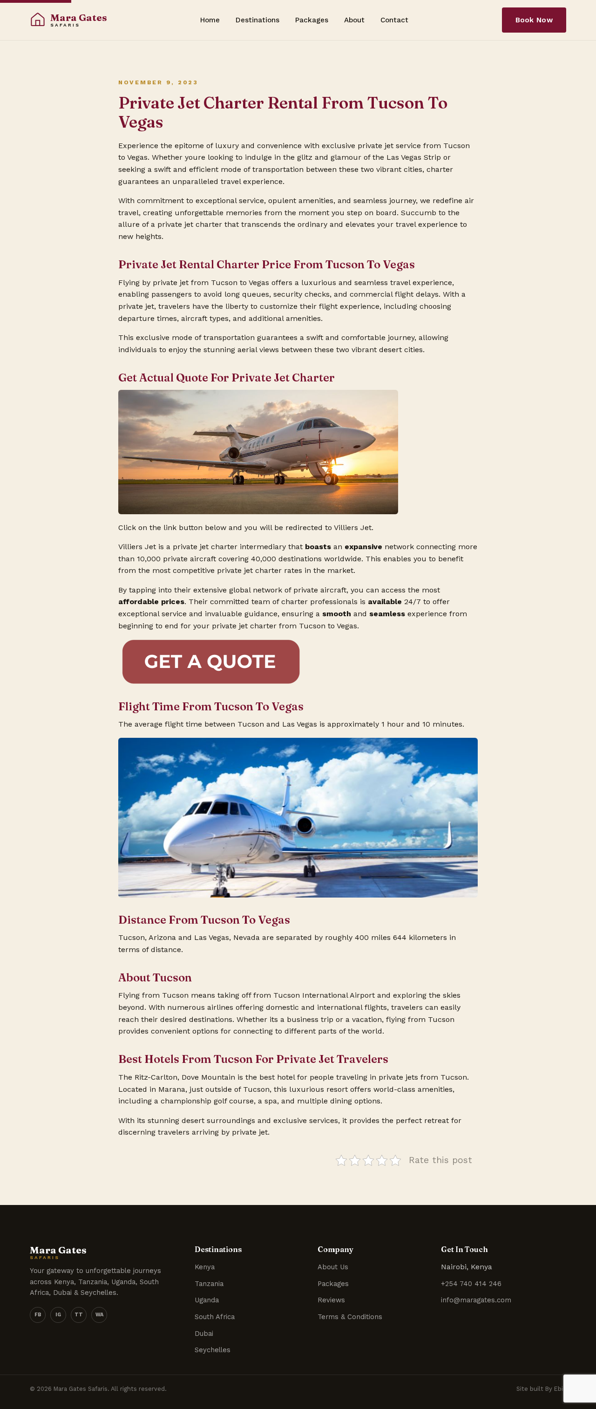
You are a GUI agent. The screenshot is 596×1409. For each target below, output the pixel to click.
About (354, 20)
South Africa (215, 1317)
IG (58, 1315)
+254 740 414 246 (471, 1284)
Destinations (257, 20)
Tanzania (209, 1284)
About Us (333, 1267)
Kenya (205, 1267)
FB (37, 1315)
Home (210, 20)
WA (99, 1315)
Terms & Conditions (350, 1317)
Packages (311, 20)
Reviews (331, 1300)
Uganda (207, 1300)
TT (78, 1315)
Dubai (204, 1333)
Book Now (534, 20)
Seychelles (212, 1350)
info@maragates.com (476, 1300)
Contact (394, 20)
